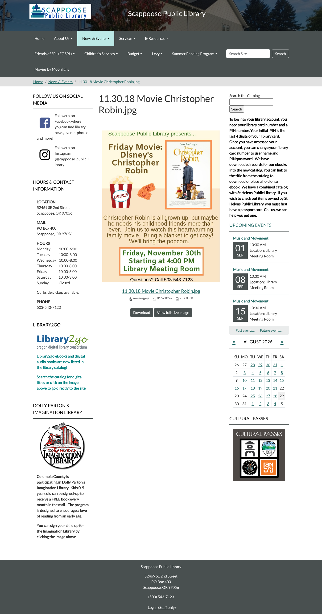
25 (253, 396)
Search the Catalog (244, 95)
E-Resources (155, 38)
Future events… (271, 330)
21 (275, 388)
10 (244, 380)
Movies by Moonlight (51, 69)
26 (260, 396)
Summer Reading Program (193, 53)
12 (260, 380)
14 (275, 380)
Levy (156, 53)
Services (125, 38)
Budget (133, 53)
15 (282, 380)
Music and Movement (250, 238)
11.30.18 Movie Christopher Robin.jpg (161, 291)
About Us (62, 38)
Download (141, 312)
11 (253, 380)
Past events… (245, 330)
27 (268, 396)
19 (260, 388)
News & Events (94, 38)
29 (260, 364)
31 (275, 364)
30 (268, 364)
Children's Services (99, 53)
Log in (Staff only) (162, 607)
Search (280, 53)
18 (253, 388)
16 (237, 388)
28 (253, 364)
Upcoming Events (250, 225)
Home (39, 38)
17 (244, 388)
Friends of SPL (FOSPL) (53, 53)
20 (268, 388)
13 (268, 380)
